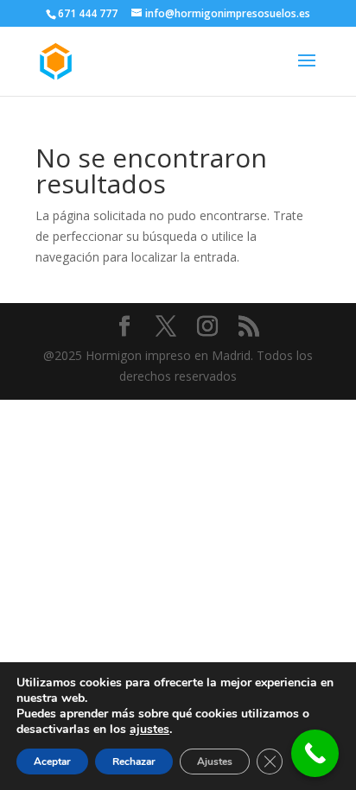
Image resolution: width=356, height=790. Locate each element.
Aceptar (52, 761)
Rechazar (134, 761)
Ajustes (214, 761)
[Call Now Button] (315, 753)
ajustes (149, 729)
